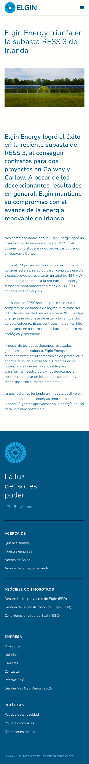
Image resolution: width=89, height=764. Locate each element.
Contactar (12, 671)
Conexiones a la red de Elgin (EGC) (32, 615)
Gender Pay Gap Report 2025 (28, 688)
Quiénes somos (17, 543)
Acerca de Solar (17, 560)
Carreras (11, 663)
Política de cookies (19, 723)
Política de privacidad (22, 714)
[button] (82, 8)
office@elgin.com (18, 506)
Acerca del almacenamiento (27, 568)
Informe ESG (15, 680)
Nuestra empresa (18, 551)
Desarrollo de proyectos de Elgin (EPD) (36, 598)
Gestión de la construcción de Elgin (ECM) (38, 607)
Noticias (11, 654)
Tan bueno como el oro (57, 756)
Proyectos (12, 646)
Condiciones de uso (20, 731)
